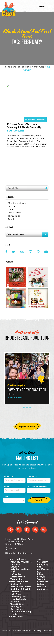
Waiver (40, 584)
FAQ (39, 571)
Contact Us (42, 589)
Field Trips (15, 594)
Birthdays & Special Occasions (20, 590)
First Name (9, 476)
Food (10, 209)
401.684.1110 (15, 548)
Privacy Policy (41, 575)
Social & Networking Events (20, 612)
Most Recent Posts (17, 203)
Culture (11, 206)
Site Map (41, 586)
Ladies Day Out (18, 596)
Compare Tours (15, 616)
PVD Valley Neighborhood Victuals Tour (17, 576)
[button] (23, 408)
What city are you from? (37, 486)
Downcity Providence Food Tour (21, 563)
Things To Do (40, 119)
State (6, 496)
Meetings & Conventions (16, 607)
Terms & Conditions (42, 580)
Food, (33, 119)
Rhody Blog (39, 66)
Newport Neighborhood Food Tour (20, 569)
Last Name (32, 476)
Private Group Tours (18, 581)
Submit (38, 500)
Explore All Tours (27, 426)
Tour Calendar (42, 560)
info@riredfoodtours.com (21, 553)
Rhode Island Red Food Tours (17, 66)
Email (6, 486)
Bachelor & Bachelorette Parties (20, 585)
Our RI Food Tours (17, 559)
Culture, (28, 119)
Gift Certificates (43, 568)
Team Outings (17, 604)
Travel (11, 219)
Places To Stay (14, 212)
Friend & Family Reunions (18, 600)
